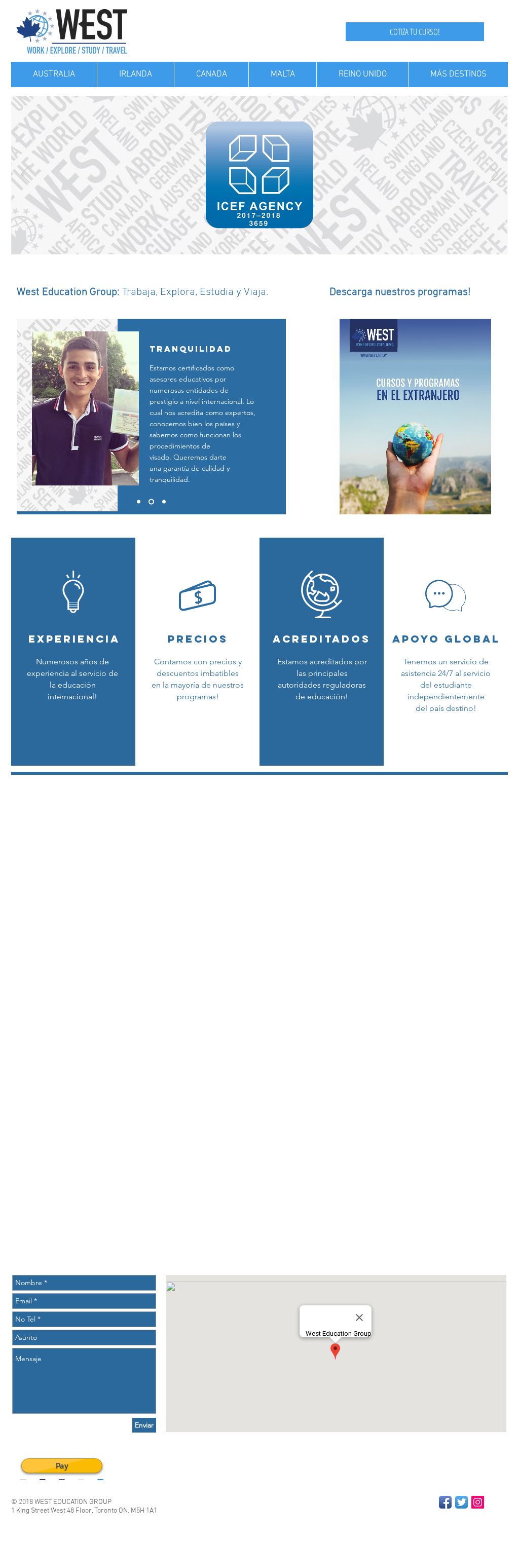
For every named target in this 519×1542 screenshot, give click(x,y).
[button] (197, 721)
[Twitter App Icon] (461, 1502)
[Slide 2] (252, 238)
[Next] (493, 174)
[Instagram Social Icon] (477, 1502)
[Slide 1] (265, 238)
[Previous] (25, 174)
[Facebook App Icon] (445, 1502)
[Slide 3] (164, 502)
